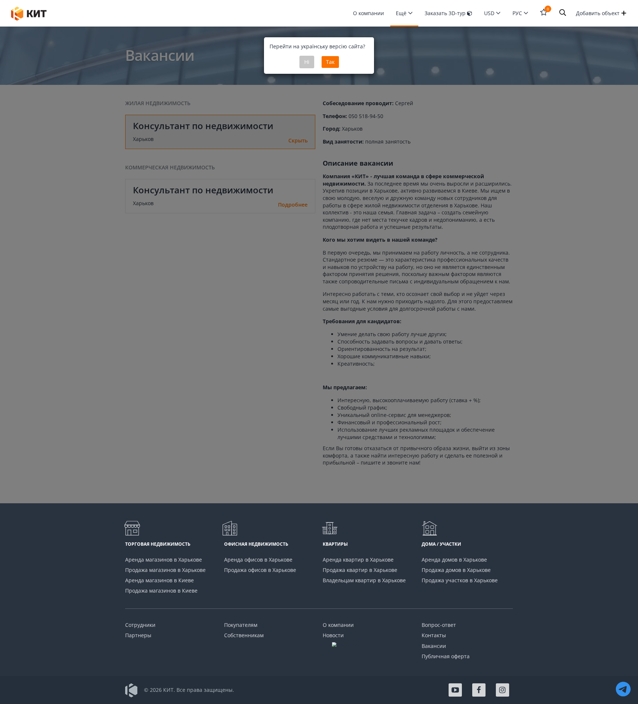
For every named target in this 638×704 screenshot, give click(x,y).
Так (330, 61)
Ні (306, 61)
